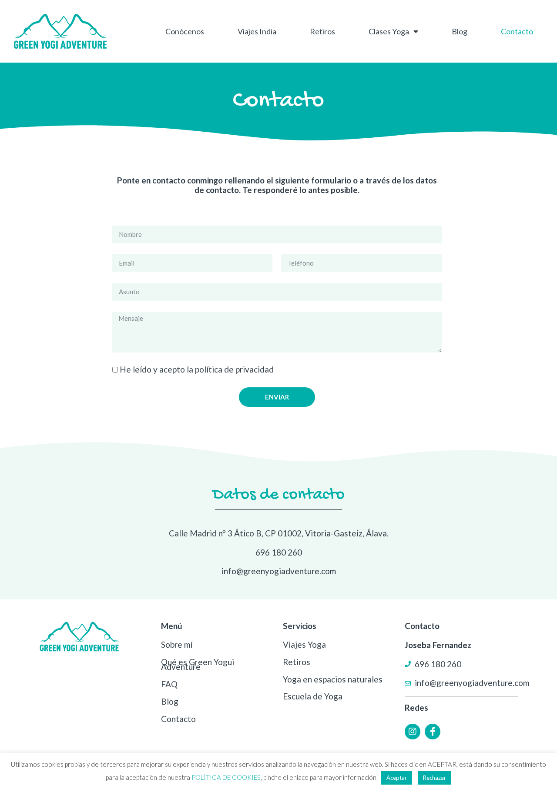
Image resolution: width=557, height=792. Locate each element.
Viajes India (257, 31)
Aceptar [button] (396, 777)
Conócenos (184, 31)
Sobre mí (176, 644)
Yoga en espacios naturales (333, 679)
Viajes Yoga (304, 644)
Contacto (517, 31)
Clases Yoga (389, 31)
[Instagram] (412, 731)
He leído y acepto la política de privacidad (197, 369)
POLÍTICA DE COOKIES (226, 777)
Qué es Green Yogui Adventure (197, 664)
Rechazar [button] (434, 777)
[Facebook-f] (432, 731)
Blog (459, 31)
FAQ (169, 684)
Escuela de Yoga (312, 696)
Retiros (322, 31)
